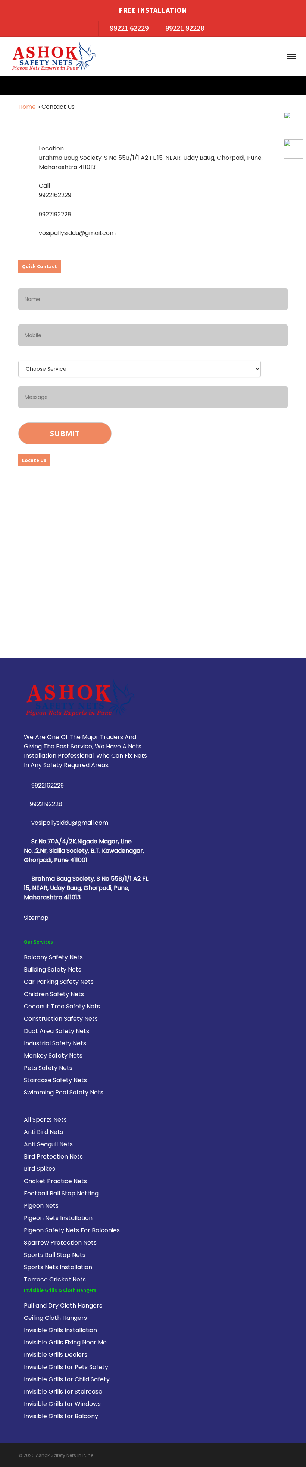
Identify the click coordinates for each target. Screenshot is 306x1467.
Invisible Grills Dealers (55, 1354)
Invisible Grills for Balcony (61, 1416)
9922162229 (47, 785)
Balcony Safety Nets (53, 957)
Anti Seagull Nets (48, 1144)
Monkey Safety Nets (53, 1055)
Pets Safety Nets (48, 1068)
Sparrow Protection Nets (60, 1242)
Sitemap (36, 917)
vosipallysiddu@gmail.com (69, 822)
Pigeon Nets (41, 1205)
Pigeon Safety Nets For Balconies (72, 1230)
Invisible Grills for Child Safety (67, 1379)
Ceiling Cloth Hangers (55, 1318)
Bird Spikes (39, 1169)
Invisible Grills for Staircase (63, 1391)
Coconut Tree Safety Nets (62, 1006)
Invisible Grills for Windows (62, 1404)
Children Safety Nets (54, 994)
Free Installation (153, 10)
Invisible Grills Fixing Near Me (65, 1342)
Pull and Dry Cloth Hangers (63, 1305)
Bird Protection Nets (53, 1156)
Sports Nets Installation (58, 1267)
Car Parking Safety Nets (59, 982)
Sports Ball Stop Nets (54, 1255)
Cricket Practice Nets (55, 1181)
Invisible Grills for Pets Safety (66, 1367)
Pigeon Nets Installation (58, 1218)
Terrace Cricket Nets (55, 1279)
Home (27, 106)
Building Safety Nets (52, 969)
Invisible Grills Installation (60, 1330)
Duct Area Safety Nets (56, 1031)
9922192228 (46, 804)
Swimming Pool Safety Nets (63, 1092)
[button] (291, 56)
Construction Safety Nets (61, 1018)
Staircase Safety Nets (55, 1080)
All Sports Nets (45, 1119)
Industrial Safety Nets (55, 1043)
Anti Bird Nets (43, 1132)
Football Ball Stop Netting (61, 1193)
